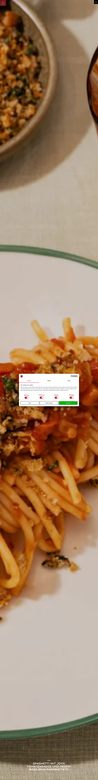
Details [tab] (49, 380)
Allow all (68, 403)
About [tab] (69, 380)
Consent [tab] (29, 380)
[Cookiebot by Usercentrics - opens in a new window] (72, 376)
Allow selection (49, 403)
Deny (30, 403)
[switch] (41, 398)
